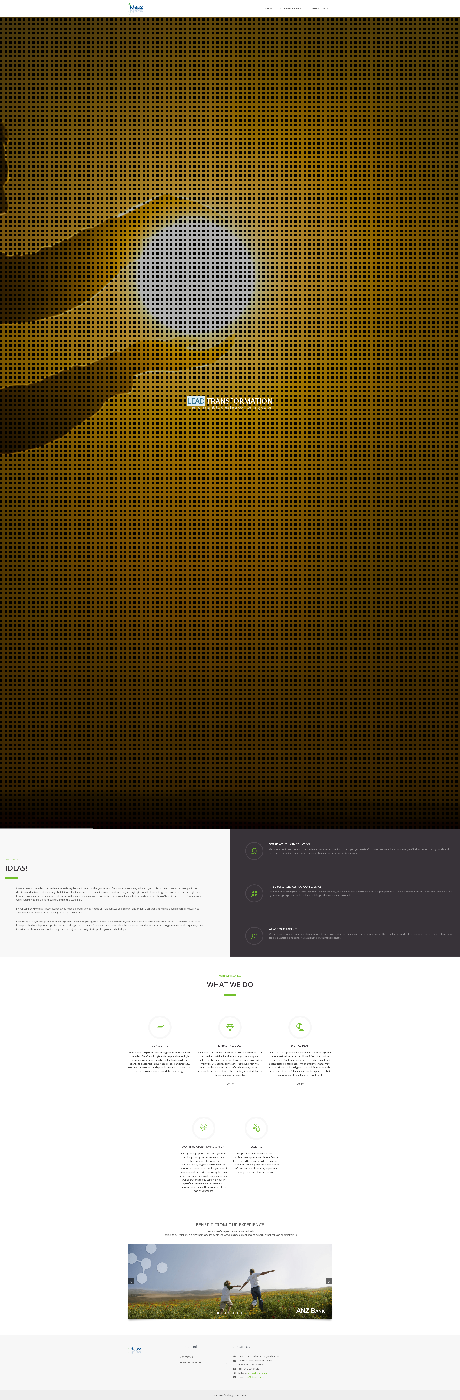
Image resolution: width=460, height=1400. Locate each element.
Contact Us (186, 1357)
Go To (230, 1083)
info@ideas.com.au (255, 1377)
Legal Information (190, 1362)
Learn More (230, 440)
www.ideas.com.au (258, 1372)
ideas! (269, 8)
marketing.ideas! (291, 8)
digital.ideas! (320, 8)
